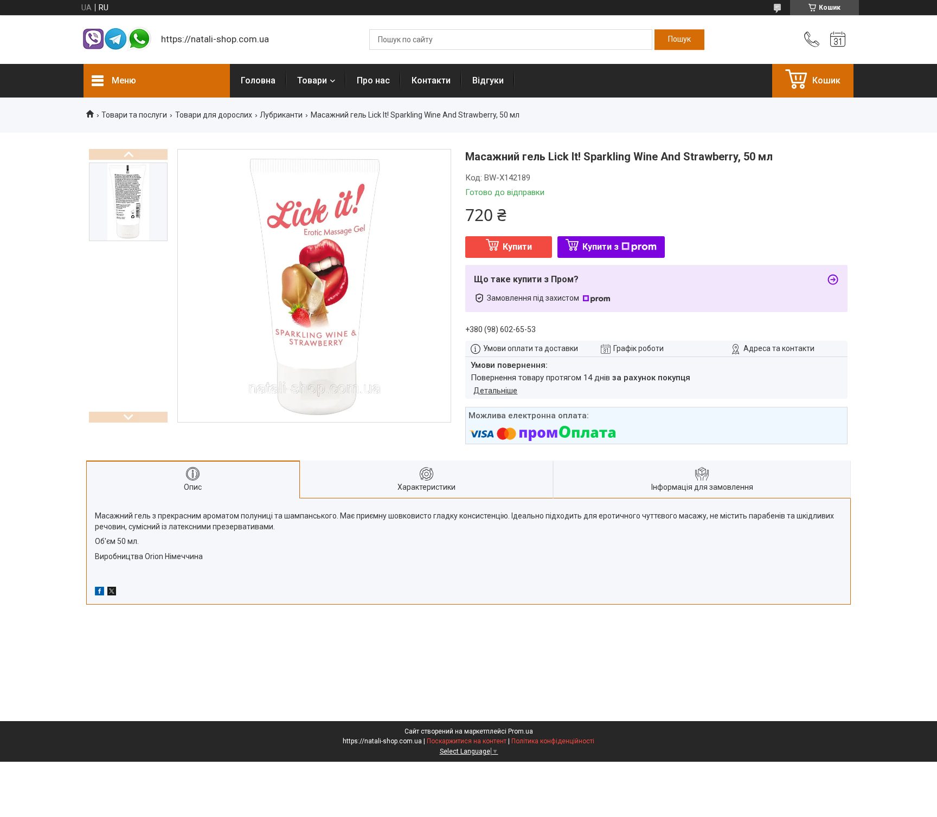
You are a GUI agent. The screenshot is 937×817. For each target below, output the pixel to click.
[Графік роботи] (837, 39)
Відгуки (488, 80)
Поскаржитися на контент (466, 741)
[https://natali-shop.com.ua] (117, 40)
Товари (312, 80)
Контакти (431, 80)
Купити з (600, 247)
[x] (111, 592)
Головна (258, 80)
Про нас (373, 80)
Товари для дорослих (213, 115)
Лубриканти (281, 115)
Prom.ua (520, 731)
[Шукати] (679, 39)
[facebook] (99, 592)
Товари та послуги (134, 115)
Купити (517, 247)
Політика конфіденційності (552, 741)
